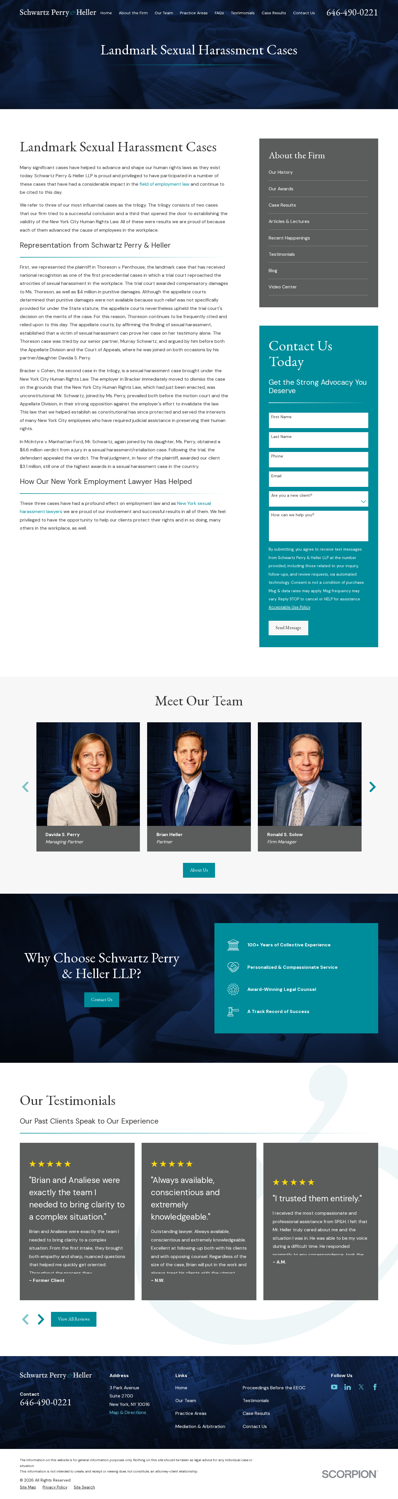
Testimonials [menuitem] (243, 12)
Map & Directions (128, 1412)
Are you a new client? (291, 495)
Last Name (281, 436)
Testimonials (256, 1400)
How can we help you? (292, 514)
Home (181, 1388)
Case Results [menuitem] (274, 12)
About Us (199, 870)
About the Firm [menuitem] (133, 12)
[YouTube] (334, 1387)
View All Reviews (74, 1319)
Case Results (256, 1413)
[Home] (58, 12)
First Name (281, 416)
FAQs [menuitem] (219, 12)
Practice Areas (191, 1413)
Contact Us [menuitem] (304, 12)
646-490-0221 (352, 12)
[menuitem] (319, 172)
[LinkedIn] (347, 1387)
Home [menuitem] (106, 12)
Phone (277, 456)
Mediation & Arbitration (200, 1426)
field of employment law (164, 184)
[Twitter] (361, 1387)
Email (276, 475)
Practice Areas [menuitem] (194, 12)
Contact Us (101, 999)
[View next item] (372, 786)
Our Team (185, 1400)
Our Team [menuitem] (164, 12)
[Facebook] (375, 1387)
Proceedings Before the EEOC (274, 1388)
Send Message (288, 628)
